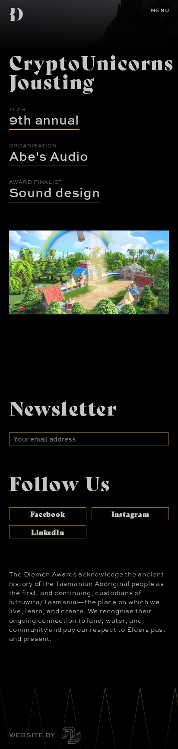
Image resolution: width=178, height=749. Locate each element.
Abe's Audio (49, 156)
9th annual (44, 119)
